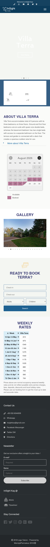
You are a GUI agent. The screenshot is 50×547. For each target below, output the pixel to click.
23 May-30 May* (10, 344)
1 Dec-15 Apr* (10, 374)
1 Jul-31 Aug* (10, 352)
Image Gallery (25, 86)
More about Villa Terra (18, 143)
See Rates (25, 55)
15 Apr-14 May (11, 337)
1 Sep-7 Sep (11, 359)
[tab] (24, 143)
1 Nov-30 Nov (10, 370)
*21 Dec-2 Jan (10, 378)
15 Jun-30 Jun (11, 348)
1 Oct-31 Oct (11, 367)
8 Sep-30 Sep (10, 363)
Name (6, 468)
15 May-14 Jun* (10, 340)
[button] (8, 249)
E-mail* (7, 457)
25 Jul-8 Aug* (10, 355)
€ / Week (10, 333)
